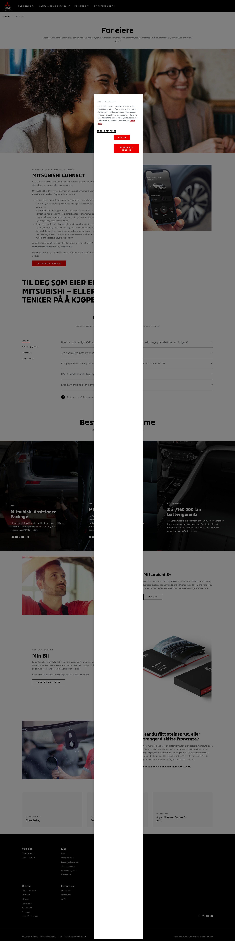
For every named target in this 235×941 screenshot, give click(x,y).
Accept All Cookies (126, 148)
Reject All (122, 137)
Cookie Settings (106, 131)
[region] (118, 516)
